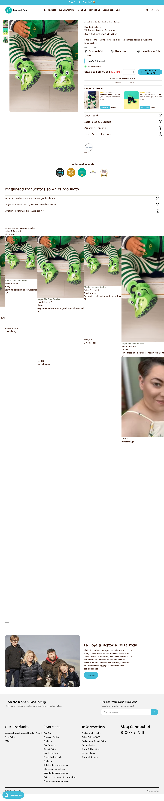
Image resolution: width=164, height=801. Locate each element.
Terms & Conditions (91, 749)
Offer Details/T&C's (91, 737)
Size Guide (10, 737)
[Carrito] (157, 10)
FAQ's (7, 741)
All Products (88, 22)
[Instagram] (126, 732)
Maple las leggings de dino (110, 94)
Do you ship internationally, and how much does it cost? (30, 204)
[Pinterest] (143, 732)
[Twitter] (138, 732)
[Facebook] (122, 732)
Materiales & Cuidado (97, 122)
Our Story (48, 733)
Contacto (47, 761)
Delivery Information (91, 733)
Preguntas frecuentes (53, 757)
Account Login (88, 753)
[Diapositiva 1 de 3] (5, 23)
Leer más (91, 675)
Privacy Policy (88, 745)
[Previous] (6, 622)
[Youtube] (130, 732)
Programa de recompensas (56, 781)
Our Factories (49, 745)
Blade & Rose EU (15, 791)
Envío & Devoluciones (98, 134)
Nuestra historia (50, 753)
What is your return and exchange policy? (24, 210)
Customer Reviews (51, 737)
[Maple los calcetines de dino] (131, 100)
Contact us (48, 741)
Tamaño (87, 55)
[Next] (8, 622)
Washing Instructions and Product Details (23, 733)
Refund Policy (49, 749)
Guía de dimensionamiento (55, 773)
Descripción (91, 115)
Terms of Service (90, 757)
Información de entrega (54, 769)
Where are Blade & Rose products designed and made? (31, 198)
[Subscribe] (154, 712)
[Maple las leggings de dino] (91, 100)
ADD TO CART (105, 107)
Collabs (97, 22)
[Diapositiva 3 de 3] (5, 39)
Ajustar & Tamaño (95, 128)
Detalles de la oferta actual (55, 765)
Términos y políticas (153, 791)
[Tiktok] (134, 732)
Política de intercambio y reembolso (60, 777)
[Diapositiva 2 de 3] (5, 31)
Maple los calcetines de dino (150, 94)
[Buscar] (147, 10)
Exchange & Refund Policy (94, 741)
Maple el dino (107, 22)
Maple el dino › (91, 47)
